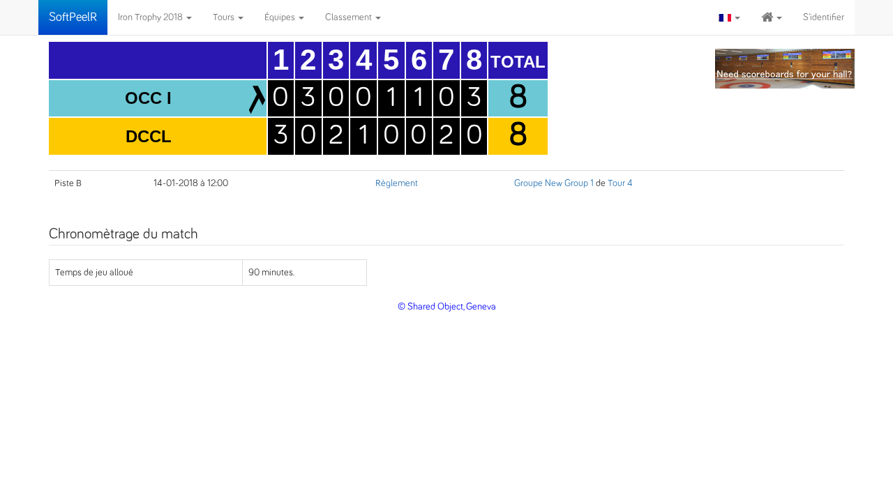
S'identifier (823, 17)
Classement (349, 17)
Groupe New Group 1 (554, 183)
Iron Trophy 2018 (151, 17)
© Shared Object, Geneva (447, 307)
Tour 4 (620, 183)
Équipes (280, 17)
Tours (225, 17)
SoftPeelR (73, 17)
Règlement (396, 183)
